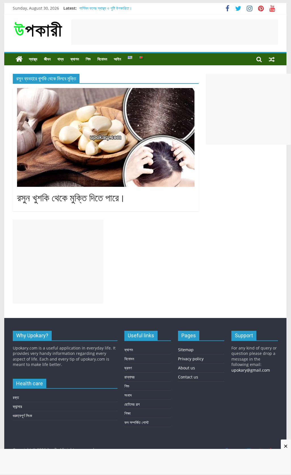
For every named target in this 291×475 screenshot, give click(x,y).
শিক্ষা (127, 413)
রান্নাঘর (129, 377)
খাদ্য (60, 59)
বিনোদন (102, 59)
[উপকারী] (19, 59)
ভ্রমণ (128, 368)
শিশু (88, 59)
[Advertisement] (174, 32)
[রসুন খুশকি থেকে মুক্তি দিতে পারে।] (105, 91)
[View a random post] (271, 59)
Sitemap (186, 349)
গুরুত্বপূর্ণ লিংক (22, 415)
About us (186, 368)
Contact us (188, 377)
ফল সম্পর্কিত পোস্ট (136, 422)
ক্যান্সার (17, 406)
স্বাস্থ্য (33, 59)
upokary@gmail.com (250, 370)
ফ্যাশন (74, 59)
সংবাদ (128, 395)
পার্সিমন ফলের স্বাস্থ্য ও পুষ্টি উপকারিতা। (105, 8)
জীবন (47, 59)
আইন (117, 59)
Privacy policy (191, 358)
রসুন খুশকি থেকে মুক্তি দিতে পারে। (71, 198)
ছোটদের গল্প (132, 404)
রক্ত (16, 397)
